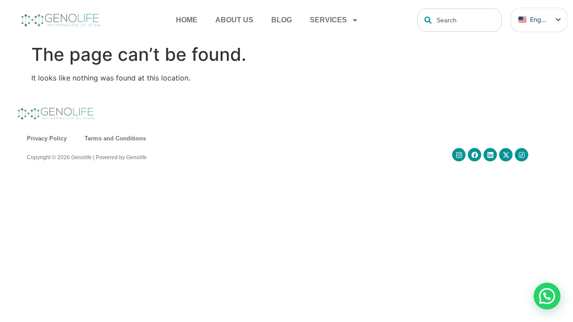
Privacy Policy (47, 138)
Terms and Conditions (115, 138)
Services (328, 20)
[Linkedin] (490, 154)
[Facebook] (474, 154)
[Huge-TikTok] (521, 154)
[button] (547, 296)
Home (186, 20)
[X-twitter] (506, 154)
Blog (281, 20)
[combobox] (459, 20)
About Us (234, 20)
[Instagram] (459, 154)
